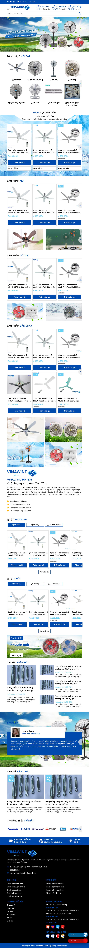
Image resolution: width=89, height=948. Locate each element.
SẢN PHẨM (15, 180)
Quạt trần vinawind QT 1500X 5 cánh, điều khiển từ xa (19, 399)
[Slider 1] (44, 34)
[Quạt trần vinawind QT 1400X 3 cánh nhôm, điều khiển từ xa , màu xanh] (70, 384)
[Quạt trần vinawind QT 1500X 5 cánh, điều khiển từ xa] (19, 384)
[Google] (63, 936)
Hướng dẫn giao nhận (54, 890)
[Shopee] (48, 927)
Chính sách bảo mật (15, 884)
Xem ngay (16, 655)
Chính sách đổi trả (14, 890)
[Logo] (20, 7)
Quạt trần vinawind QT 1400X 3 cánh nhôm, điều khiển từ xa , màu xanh (68, 399)
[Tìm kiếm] (79, 13)
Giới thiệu (10, 908)
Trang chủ (11, 905)
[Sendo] (63, 927)
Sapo (65, 946)
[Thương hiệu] (13, 829)
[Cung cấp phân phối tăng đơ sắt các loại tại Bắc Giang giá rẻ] (47, 670)
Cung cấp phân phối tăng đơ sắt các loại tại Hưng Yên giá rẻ (20, 690)
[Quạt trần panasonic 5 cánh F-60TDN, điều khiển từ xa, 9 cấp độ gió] (19, 136)
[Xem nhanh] (29, 134)
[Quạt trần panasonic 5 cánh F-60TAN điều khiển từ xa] (70, 136)
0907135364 (15, 870)
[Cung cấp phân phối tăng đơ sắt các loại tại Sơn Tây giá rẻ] (47, 699)
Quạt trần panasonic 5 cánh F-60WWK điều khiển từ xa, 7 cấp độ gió (44, 151)
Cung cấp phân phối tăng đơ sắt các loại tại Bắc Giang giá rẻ (61, 803)
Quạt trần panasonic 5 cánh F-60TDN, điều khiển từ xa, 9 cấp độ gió (18, 151)
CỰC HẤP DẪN (44, 112)
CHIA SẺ (18, 771)
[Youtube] (58, 936)
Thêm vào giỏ (19, 162)
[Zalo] (48, 936)
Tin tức (9, 918)
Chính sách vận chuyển (16, 887)
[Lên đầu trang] (85, 922)
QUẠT (17, 519)
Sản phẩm (11, 914)
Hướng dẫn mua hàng (54, 884)
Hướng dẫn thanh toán (55, 887)
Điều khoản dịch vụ (53, 893)
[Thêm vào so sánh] (29, 130)
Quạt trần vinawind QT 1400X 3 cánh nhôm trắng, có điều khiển (44, 399)
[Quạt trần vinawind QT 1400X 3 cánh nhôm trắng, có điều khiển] (44, 384)
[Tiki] (58, 927)
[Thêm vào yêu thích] (29, 126)
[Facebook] (53, 936)
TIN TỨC (18, 662)
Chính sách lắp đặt (14, 896)
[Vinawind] (25, 429)
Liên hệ (10, 921)
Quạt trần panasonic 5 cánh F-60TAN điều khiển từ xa (69, 151)
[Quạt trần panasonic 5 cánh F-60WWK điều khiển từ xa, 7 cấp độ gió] (44, 136)
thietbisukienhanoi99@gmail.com (23, 873)
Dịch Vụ (10, 911)
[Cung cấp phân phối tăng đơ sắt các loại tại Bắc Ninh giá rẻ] (47, 685)
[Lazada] (53, 927)
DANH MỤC (18, 56)
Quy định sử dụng (14, 893)
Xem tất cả (44, 572)
